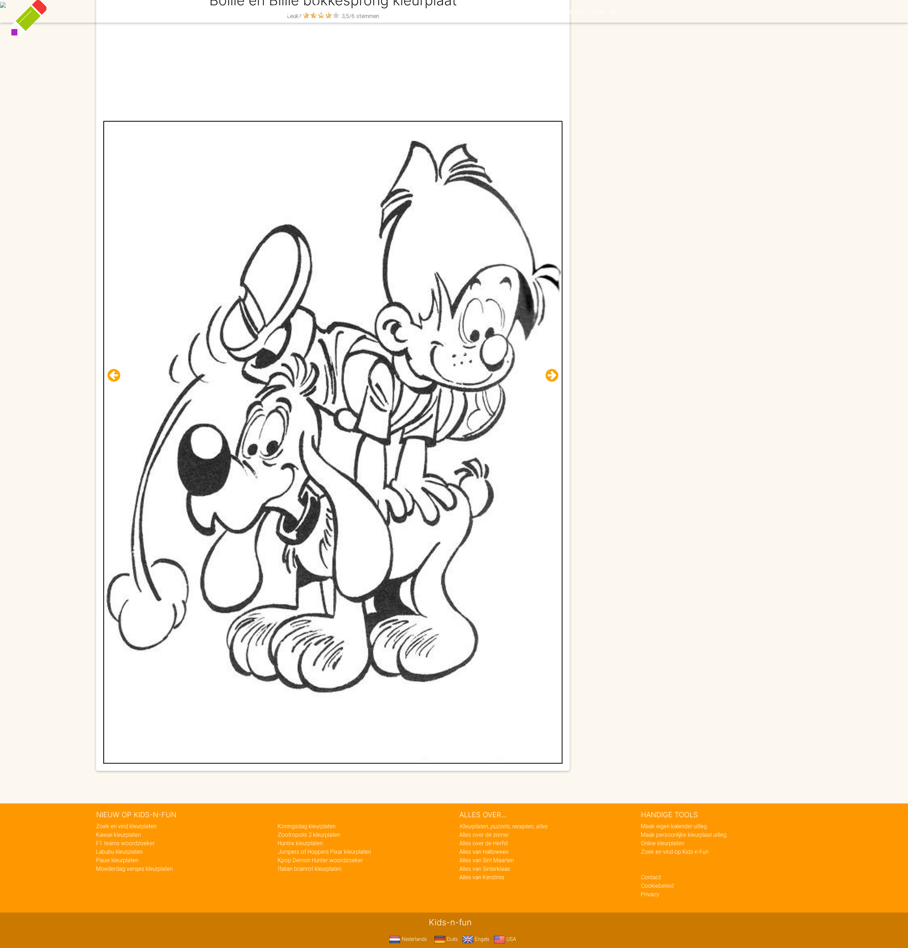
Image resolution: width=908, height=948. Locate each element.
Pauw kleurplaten (117, 860)
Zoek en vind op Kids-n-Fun (674, 851)
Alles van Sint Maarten (486, 860)
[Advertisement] (333, 71)
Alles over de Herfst (483, 843)
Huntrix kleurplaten (300, 843)
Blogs (390, 11)
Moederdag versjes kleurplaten (134, 868)
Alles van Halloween (484, 851)
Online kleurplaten (662, 843)
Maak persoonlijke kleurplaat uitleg (683, 834)
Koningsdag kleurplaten (307, 826)
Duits (451, 939)
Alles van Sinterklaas (484, 868)
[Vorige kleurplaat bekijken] (116, 375)
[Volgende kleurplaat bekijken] (549, 375)
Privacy (650, 894)
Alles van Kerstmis (481, 877)
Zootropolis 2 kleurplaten (309, 834)
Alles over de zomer (484, 834)
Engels (481, 939)
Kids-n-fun (298, 10)
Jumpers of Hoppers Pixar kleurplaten (324, 851)
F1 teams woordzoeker (125, 843)
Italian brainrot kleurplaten (310, 868)
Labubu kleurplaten (119, 851)
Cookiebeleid (657, 885)
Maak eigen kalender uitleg (674, 826)
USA (510, 939)
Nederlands (413, 939)
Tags (597, 11)
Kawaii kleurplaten (118, 834)
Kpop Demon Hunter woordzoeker (320, 860)
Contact (651, 877)
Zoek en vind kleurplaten (126, 826)
